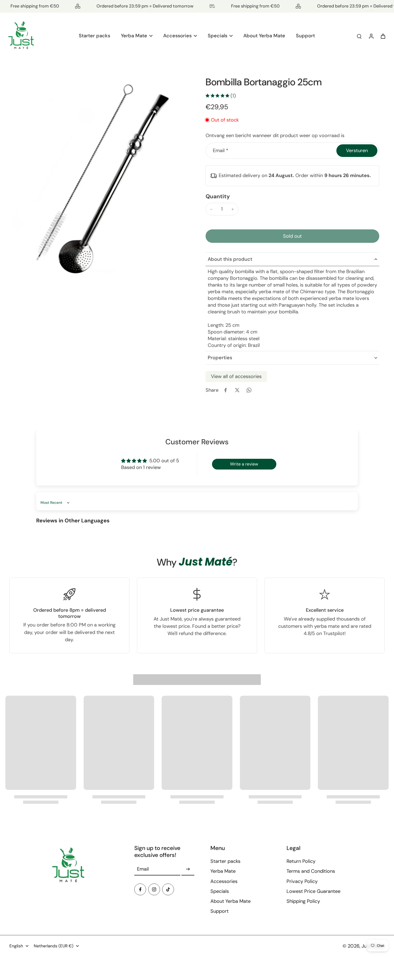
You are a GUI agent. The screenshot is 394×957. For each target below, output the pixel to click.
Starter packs (225, 861)
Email (220, 150)
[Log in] (371, 36)
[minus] (211, 209)
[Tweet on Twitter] (237, 390)
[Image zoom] (98, 181)
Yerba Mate (223, 871)
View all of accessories (236, 376)
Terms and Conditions (311, 871)
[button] (292, 236)
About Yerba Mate (230, 901)
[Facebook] (140, 889)
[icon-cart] (383, 36)
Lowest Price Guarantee (313, 891)
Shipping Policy (303, 901)
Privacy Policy (302, 881)
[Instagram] (154, 889)
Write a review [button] (244, 464)
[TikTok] (168, 889)
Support (219, 911)
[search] (359, 36)
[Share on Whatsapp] (249, 390)
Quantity (218, 196)
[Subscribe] (187, 869)
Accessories (223, 881)
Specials (219, 891)
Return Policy (301, 861)
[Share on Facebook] (225, 390)
